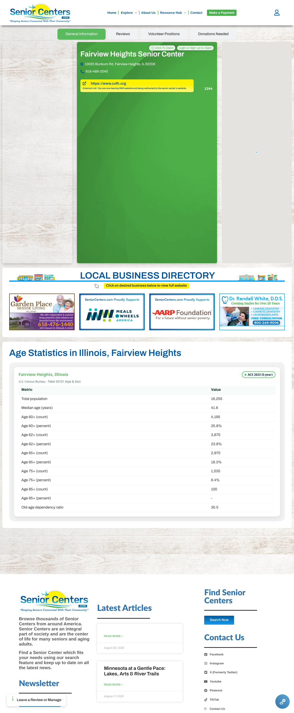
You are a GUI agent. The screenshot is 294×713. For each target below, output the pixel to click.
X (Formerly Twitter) (223, 672)
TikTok (214, 699)
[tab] (81, 34)
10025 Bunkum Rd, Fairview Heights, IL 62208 (120, 64)
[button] (36, 700)
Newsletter (39, 684)
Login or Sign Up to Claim (195, 48)
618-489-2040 (97, 71)
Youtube (215, 681)
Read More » (113, 636)
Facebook (216, 654)
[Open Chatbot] (282, 701)
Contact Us (217, 708)
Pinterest (216, 690)
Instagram (217, 663)
